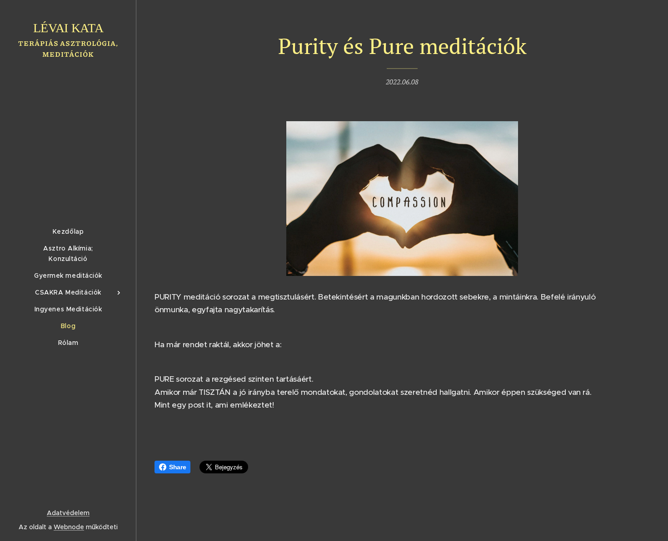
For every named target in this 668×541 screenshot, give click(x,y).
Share (177, 467)
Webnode (69, 527)
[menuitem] (68, 231)
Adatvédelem (68, 513)
